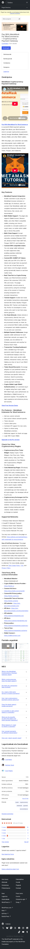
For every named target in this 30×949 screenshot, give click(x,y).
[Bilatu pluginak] (19, 19)
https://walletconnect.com (12, 635)
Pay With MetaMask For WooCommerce (15, 124)
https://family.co (9, 586)
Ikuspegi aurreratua (7, 814)
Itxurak (18, 882)
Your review (5, 842)
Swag (18, 902)
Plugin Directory (6, 7)
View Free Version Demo (10, 405)
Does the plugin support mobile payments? (9, 705)
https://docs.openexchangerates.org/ (15, 620)
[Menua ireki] (27, 2)
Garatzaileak (5, 899)
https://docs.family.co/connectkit (14, 591)
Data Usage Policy (14, 565)
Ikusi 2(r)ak (25, 798)
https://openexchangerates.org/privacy (16, 625)
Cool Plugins (9, 771)
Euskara (8, 924)
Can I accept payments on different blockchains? (9, 732)
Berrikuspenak (7, 59)
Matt (4, 910)
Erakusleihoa (20, 879)
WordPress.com (7, 907)
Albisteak (4, 882)
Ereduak (18, 888)
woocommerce (24, 809)
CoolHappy (5, 43)
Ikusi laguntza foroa (8, 854)
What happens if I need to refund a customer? (9, 725)
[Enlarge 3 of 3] (26, 652)
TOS (22, 565)
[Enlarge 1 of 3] (12, 645)
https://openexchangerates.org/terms (15, 630)
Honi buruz (5, 879)
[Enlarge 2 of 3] (26, 645)
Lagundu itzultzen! (15, 13)
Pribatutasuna (6, 888)
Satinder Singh (9, 765)
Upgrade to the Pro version (11, 439)
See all (26, 842)
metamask (19, 805)
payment (25, 805)
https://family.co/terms (11, 601)
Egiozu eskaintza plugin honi (10, 869)
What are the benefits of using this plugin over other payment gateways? (10, 718)
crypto (17, 802)
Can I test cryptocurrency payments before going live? (10, 699)
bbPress (5, 913)
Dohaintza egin (21, 899)
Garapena (6, 67)
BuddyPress (6, 916)
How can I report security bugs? (11, 738)
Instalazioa (6, 63)
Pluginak (18, 885)
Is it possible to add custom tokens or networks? (10, 711)
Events (18, 896)
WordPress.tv (7, 902)
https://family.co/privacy (11, 596)
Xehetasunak (7, 54)
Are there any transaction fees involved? (9, 686)
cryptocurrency (24, 802)
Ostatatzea (5, 885)
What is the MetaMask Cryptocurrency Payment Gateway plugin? (9, 673)
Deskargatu (6, 48)
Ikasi (3, 893)
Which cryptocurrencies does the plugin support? (9, 680)
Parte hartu (19, 893)
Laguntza (6, 71)
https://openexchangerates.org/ (14, 616)
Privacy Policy (6, 568)
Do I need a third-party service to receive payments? (11, 692)
